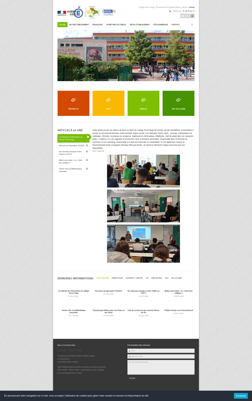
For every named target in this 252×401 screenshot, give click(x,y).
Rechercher (192, 24)
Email (182, 16)
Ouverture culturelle (116, 24)
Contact (176, 24)
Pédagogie (97, 24)
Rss (187, 16)
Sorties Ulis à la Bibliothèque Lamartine (70, 170)
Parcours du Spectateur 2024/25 (72, 146)
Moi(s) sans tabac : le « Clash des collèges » (70, 161)
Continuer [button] (241, 396)
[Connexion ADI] (192, 16)
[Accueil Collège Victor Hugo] (86, 18)
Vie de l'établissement (140, 24)
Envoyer (132, 378)
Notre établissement (79, 24)
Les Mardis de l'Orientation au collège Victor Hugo (71, 138)
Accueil (62, 24)
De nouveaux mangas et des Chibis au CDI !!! (70, 153)
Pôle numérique (160, 24)
